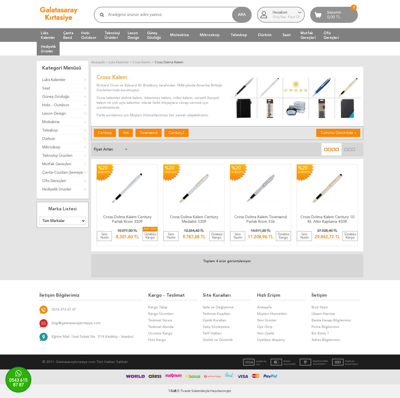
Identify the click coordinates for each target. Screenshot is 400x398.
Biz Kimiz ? (320, 333)
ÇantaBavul (68, 35)
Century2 (176, 133)
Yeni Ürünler (267, 320)
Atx (126, 133)
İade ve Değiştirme (218, 307)
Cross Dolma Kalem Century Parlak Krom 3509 (127, 219)
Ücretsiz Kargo (160, 333)
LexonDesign (133, 35)
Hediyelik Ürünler (56, 189)
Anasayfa (264, 307)
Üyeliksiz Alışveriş (271, 340)
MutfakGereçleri (308, 35)
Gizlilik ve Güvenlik (218, 340)
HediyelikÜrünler (48, 49)
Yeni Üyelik (265, 333)
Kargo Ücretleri (161, 314)
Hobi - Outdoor (55, 105)
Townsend (149, 133)
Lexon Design (54, 113)
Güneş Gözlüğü (55, 97)
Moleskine (179, 35)
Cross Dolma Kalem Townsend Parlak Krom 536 (260, 219)
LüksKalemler (48, 35)
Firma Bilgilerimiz (325, 327)
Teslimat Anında (161, 327)
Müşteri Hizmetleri (272, 314)
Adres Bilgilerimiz (326, 340)
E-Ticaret (183, 391)
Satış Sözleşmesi (216, 327)
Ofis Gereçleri (54, 181)
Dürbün (265, 35)
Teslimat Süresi (160, 320)
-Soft (172, 391)
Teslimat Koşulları (216, 314)
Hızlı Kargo (157, 340)
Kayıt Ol (294, 17)
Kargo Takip (157, 307)
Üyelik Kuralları (214, 320)
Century (105, 133)
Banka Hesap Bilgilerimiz (331, 320)
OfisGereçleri (331, 35)
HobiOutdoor (89, 35)
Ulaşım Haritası (323, 314)
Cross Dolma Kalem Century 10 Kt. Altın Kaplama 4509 (327, 219)
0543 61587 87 (18, 382)
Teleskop (238, 35)
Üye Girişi (264, 327)
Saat (286, 35)
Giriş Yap (280, 17)
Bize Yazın (320, 307)
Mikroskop (210, 35)
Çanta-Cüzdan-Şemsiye (62, 172)
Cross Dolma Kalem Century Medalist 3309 (194, 219)
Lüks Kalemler (54, 80)
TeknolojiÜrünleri (112, 35)
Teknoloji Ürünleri (57, 156)
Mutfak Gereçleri (56, 164)
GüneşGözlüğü (154, 35)
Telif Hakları (212, 333)
